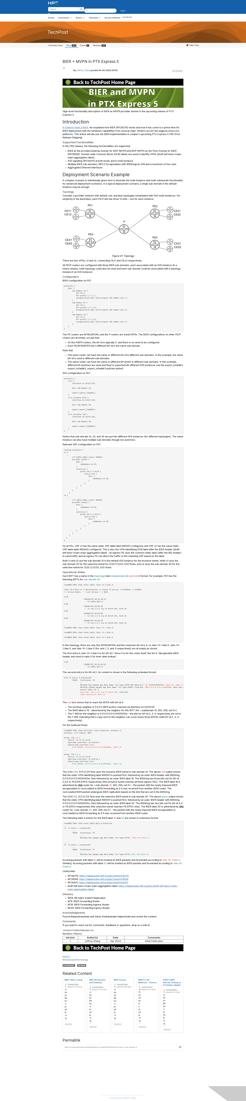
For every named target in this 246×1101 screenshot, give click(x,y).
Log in (122, 10)
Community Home (55, 45)
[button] (65, 18)
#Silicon (66, 956)
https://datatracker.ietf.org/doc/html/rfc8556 (103, 879)
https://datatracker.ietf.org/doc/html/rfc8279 (104, 875)
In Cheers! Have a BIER (75, 127)
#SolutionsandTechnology (75, 959)
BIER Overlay (120, 980)
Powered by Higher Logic (123, 1098)
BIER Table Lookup (74, 980)
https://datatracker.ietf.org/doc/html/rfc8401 (103, 882)
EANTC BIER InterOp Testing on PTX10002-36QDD (172, 982)
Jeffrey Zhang (83, 70)
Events (84, 45)
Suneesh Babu (73, 984)
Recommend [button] (177, 71)
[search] (81, 9)
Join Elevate (127, 17)
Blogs (70, 45)
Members (99, 45)
